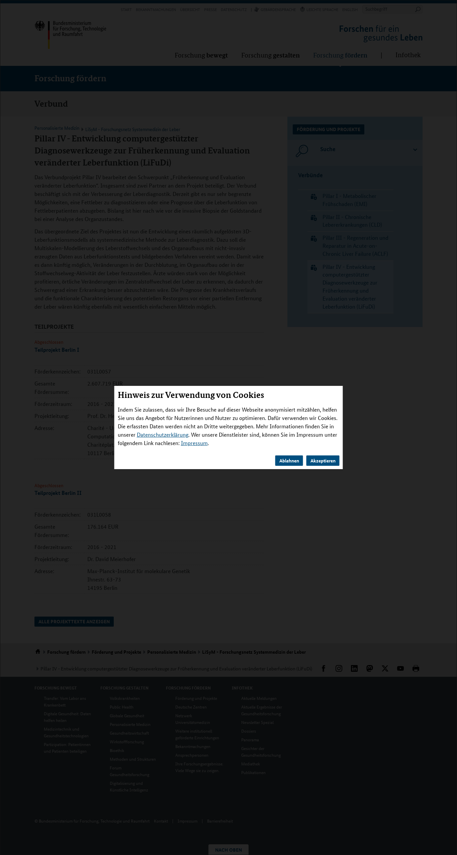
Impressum (194, 442)
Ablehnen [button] (289, 460)
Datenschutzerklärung (162, 434)
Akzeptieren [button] (323, 460)
